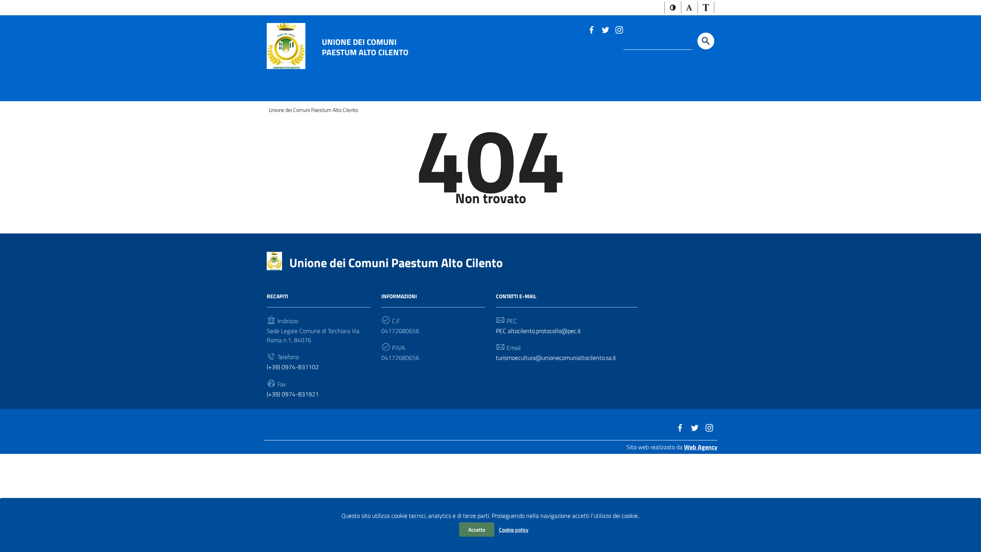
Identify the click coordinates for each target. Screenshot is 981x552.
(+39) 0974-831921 (293, 394)
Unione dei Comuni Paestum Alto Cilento (365, 47)
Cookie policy (513, 530)
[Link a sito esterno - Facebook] (591, 29)
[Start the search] (705, 41)
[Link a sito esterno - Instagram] (618, 29)
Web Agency (700, 447)
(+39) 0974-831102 (293, 366)
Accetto (476, 530)
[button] (673, 7)
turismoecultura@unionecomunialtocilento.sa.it (556, 357)
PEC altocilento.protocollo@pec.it (538, 330)
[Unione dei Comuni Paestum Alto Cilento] (286, 45)
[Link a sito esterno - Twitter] (605, 29)
